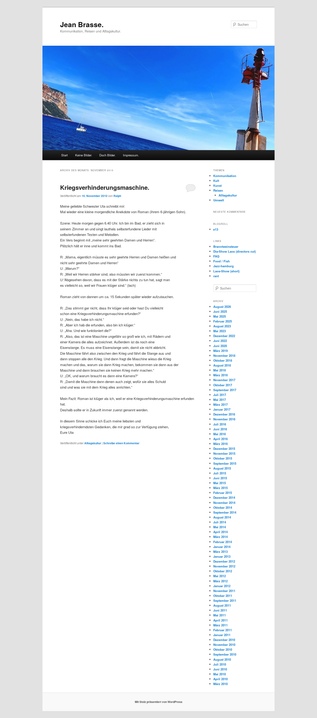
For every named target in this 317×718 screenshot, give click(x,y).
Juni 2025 (220, 311)
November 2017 (224, 380)
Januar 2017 (221, 409)
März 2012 (220, 581)
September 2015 (224, 463)
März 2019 (220, 350)
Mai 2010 (219, 674)
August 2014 (222, 517)
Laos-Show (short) (226, 271)
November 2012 (224, 566)
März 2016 (220, 443)
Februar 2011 (222, 630)
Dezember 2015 (224, 448)
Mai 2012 (219, 576)
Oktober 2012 (222, 571)
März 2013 (220, 551)
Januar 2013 (221, 556)
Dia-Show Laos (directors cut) (234, 251)
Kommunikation (224, 176)
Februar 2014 (222, 542)
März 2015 (220, 488)
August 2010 (222, 659)
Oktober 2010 (222, 649)
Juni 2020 (220, 346)
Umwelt (218, 200)
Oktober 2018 (222, 360)
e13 (215, 229)
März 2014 (220, 536)
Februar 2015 (222, 492)
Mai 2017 (219, 399)
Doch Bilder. (107, 155)
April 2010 (220, 679)
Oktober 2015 (222, 458)
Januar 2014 (221, 546)
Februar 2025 (222, 321)
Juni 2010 (220, 669)
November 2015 (224, 453)
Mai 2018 (219, 370)
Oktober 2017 (222, 385)
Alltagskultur (92, 443)
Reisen (218, 190)
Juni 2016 (220, 429)
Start (64, 155)
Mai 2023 (219, 331)
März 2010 (220, 684)
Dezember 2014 (224, 497)
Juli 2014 (219, 522)
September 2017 (224, 390)
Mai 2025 (219, 316)
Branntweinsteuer (225, 246)
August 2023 (222, 326)
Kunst (217, 185)
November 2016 (224, 419)
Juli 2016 (219, 424)
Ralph (117, 196)
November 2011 (224, 591)
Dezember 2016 (224, 414)
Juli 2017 (219, 395)
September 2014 (224, 512)
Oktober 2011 (222, 595)
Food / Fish (221, 261)
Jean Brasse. (82, 24)
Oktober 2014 (222, 507)
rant (216, 276)
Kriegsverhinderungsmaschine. (104, 187)
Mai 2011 (219, 615)
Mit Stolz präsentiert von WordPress (158, 702)
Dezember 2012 (224, 561)
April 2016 (220, 439)
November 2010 (224, 644)
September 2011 (224, 600)
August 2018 (222, 365)
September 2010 (224, 654)
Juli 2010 (219, 664)
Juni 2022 (220, 340)
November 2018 (224, 355)
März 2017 (220, 404)
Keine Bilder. (83, 155)
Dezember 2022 (224, 336)
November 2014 (224, 502)
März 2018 (220, 375)
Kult (216, 180)
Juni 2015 (220, 478)
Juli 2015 (219, 473)
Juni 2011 (220, 610)
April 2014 (220, 532)
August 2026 (222, 306)
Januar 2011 (221, 635)
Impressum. (131, 155)
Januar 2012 (221, 586)
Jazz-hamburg (223, 266)
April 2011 (220, 620)
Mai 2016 (219, 434)
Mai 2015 (219, 483)
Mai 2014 (219, 527)
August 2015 (222, 468)
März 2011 (220, 625)
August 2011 (222, 605)
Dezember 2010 (224, 640)
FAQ (216, 256)
